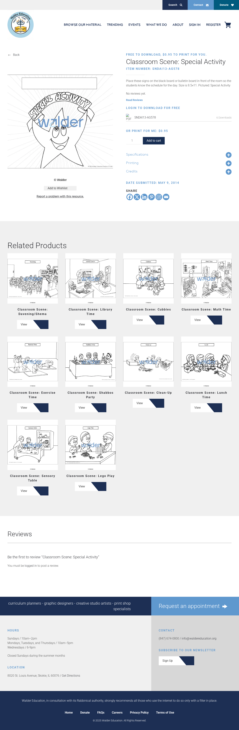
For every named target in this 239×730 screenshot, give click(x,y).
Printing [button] (132, 162)
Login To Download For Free (153, 108)
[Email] (166, 197)
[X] (137, 197)
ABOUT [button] (178, 24)
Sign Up (167, 660)
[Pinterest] (151, 197)
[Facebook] (129, 197)
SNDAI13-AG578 (145, 117)
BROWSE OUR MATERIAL (82, 24)
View (24, 324)
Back (16, 55)
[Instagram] (159, 197)
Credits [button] (131, 171)
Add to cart (154, 140)
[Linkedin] (144, 197)
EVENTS (134, 24)
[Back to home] (20, 25)
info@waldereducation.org (199, 638)
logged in (31, 565)
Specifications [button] (137, 154)
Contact (198, 4)
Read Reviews (134, 100)
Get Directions (71, 675)
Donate (224, 4)
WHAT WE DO (156, 24)
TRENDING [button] (115, 24)
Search (172, 4)
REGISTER (213, 24)
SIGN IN (195, 24)
